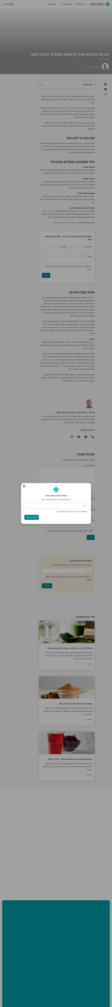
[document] (56, 503)
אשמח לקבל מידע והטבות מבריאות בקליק (71, 511)
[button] (24, 486)
